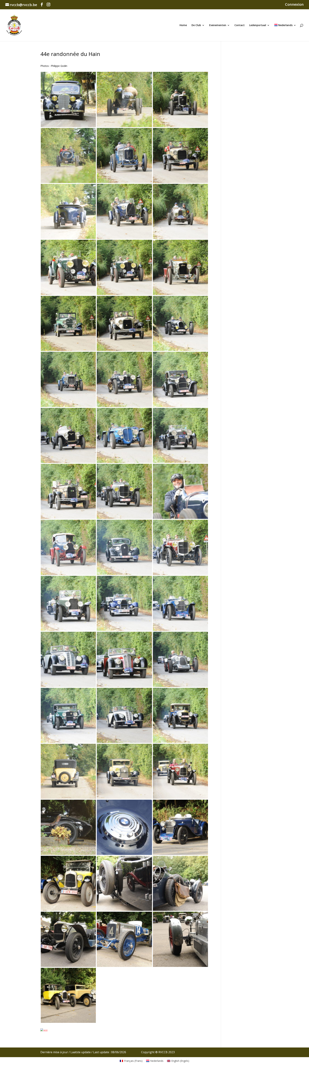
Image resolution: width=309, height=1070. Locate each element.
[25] (68, 572)
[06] (124, 908)
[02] (180, 964)
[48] (124, 124)
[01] (68, 1020)
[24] (124, 572)
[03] (124, 964)
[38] (180, 292)
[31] (68, 460)
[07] (68, 908)
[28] (68, 516)
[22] (68, 628)
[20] (180, 628)
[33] (124, 404)
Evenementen (217, 25)
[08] (180, 852)
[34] (68, 404)
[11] (180, 796)
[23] (180, 572)
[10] (68, 852)
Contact (239, 25)
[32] (180, 404)
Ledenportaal (257, 25)
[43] (68, 237)
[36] (124, 348)
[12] (124, 796)
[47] (180, 124)
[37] (68, 348)
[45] (124, 180)
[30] (124, 460)
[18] (124, 684)
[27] (124, 516)
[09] (124, 852)
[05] (180, 908)
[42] (124, 237)
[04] (68, 964)
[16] (68, 740)
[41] (180, 237)
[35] (180, 348)
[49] (68, 124)
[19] (68, 684)
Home (183, 25)
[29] (180, 460)
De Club (196, 25)
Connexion (294, 5)
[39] (124, 292)
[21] (124, 628)
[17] (180, 684)
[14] (180, 740)
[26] (180, 516)
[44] (180, 180)
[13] (68, 796)
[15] (124, 740)
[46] (68, 180)
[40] (68, 292)
